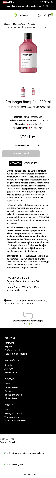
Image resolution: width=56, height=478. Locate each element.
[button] (24, 323)
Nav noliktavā (21, 153)
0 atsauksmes (25, 107)
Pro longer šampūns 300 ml (35, 27)
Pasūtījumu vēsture (13, 413)
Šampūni (31, 24)
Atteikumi (8, 369)
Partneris (8, 391)
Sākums (7, 24)
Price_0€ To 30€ (11, 303)
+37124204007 (46, 2)
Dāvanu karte (10, 398)
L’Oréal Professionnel (12, 27)
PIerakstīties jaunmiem (15, 421)
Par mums (9, 343)
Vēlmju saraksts (11, 417)
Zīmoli (7, 384)
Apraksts (15, 163)
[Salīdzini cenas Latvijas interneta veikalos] (24, 453)
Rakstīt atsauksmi (42, 107)
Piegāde (8, 346)
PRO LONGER (26, 303)
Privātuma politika (12, 350)
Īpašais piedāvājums (13, 395)
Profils (7, 409)
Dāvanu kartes (11, 387)
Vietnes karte (10, 372)
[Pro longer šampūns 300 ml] (28, 53)
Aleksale (15, 442)
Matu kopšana (19, 24)
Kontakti (8, 365)
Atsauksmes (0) (32, 163)
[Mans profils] (44, 15)
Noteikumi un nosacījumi (15, 354)
